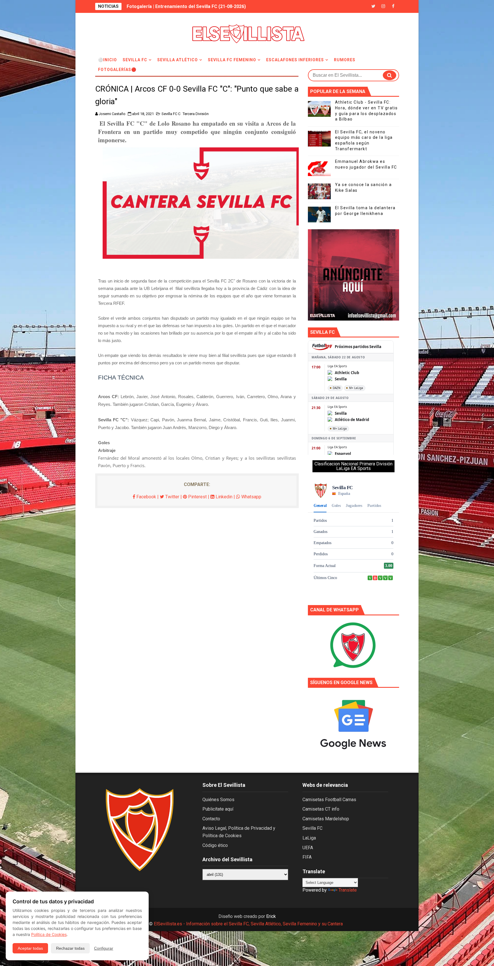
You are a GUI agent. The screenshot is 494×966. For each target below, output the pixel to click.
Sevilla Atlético (177, 60)
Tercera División (196, 114)
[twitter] (373, 6)
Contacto (211, 818)
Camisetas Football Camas (329, 799)
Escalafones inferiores (295, 60)
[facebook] (393, 6)
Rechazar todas (70, 948)
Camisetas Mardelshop (325, 818)
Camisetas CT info (320, 809)
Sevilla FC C (171, 114)
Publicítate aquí (217, 809)
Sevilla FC (135, 60)
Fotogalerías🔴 (117, 69)
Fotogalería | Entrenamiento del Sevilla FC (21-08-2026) (186, 6)
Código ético (215, 845)
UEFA (307, 847)
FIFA (307, 857)
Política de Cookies (49, 934)
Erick (271, 916)
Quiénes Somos (218, 799)
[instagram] (383, 6)
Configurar (103, 948)
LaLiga (309, 838)
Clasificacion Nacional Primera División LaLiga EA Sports (353, 466)
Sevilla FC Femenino (232, 60)
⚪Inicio (107, 60)
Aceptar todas (30, 948)
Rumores (344, 60)
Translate (347, 890)
